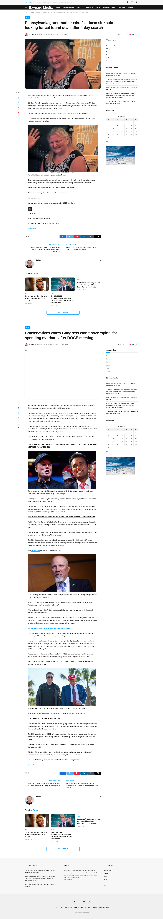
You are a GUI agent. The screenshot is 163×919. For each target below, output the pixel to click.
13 (122, 128)
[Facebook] (18, 98)
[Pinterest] (18, 112)
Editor (32, 34)
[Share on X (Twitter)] (126, 34)
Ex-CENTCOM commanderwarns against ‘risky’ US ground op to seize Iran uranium (62, 299)
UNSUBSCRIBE (68, 7)
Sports (122, 7)
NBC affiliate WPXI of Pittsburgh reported (62, 113)
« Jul (107, 141)
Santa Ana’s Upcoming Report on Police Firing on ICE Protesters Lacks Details (88, 285)
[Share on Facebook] (123, 34)
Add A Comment (62, 312)
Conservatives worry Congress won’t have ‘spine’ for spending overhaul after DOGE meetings (45, 249)
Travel (131, 7)
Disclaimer (92, 907)
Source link (32, 229)
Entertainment (109, 7)
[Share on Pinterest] (129, 34)
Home (58, 7)
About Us (68, 907)
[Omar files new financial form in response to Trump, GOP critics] (37, 284)
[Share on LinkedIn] (132, 34)
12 (117, 128)
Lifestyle (89, 7)
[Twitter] (18, 103)
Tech (98, 7)
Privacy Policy (80, 907)
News (79, 7)
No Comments (54, 34)
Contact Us (58, 907)
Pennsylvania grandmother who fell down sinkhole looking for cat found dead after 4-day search (82, 786)
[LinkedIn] (18, 107)
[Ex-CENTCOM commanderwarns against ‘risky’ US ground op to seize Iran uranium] (63, 284)
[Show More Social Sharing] (136, 34)
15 (131, 128)
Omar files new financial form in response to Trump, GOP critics (36, 298)
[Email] (18, 117)
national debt (35, 550)
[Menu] (26, 7)
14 (127, 128)
